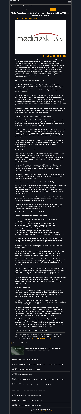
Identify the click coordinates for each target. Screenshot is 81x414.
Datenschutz (40, 410)
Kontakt (29, 410)
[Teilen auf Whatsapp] (54, 56)
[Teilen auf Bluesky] (51, 56)
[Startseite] (40, 0)
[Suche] (53, 9)
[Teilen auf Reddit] (61, 56)
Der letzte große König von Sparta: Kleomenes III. (25, 359)
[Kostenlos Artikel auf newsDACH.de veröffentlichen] (17, 354)
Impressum (34, 410)
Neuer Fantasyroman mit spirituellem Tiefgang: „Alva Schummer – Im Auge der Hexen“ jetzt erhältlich (38, 364)
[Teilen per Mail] (64, 56)
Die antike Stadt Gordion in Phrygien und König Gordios (26, 405)
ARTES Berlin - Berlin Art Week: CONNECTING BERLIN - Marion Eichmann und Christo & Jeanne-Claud (38, 379)
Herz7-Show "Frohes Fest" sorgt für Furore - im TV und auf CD (28, 390)
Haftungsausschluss (48, 410)
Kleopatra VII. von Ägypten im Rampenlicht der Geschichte (27, 400)
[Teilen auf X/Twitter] (47, 56)
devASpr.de (47, 412)
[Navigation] (69, 2)
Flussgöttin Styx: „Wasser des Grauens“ (22, 374)
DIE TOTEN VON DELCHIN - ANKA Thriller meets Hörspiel (27, 395)
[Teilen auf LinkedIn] (57, 56)
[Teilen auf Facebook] (44, 56)
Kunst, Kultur (19, 18)
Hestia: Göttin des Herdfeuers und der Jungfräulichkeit (26, 369)
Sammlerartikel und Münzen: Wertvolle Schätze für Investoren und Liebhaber (32, 385)
